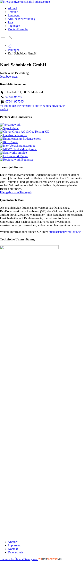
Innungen (14, 15)
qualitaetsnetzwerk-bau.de (65, 231)
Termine (13, 11)
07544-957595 (14, 101)
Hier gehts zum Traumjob (15, 192)
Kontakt (13, 548)
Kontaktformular (18, 29)
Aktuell (12, 8)
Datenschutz (15, 552)
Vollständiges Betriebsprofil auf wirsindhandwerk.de (32, 105)
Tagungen (14, 25)
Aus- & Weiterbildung (21, 18)
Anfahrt (12, 541)
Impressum (14, 545)
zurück (4, 109)
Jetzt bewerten (9, 76)
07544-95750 (13, 96)
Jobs (10, 22)
